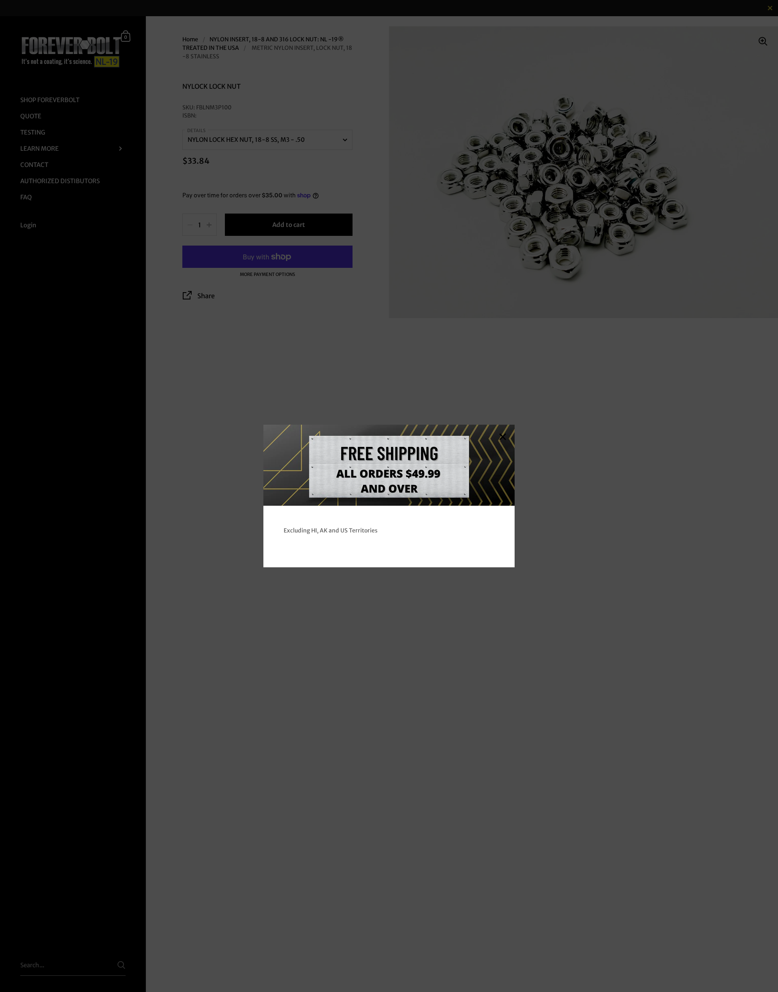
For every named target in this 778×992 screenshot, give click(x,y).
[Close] (502, 437)
